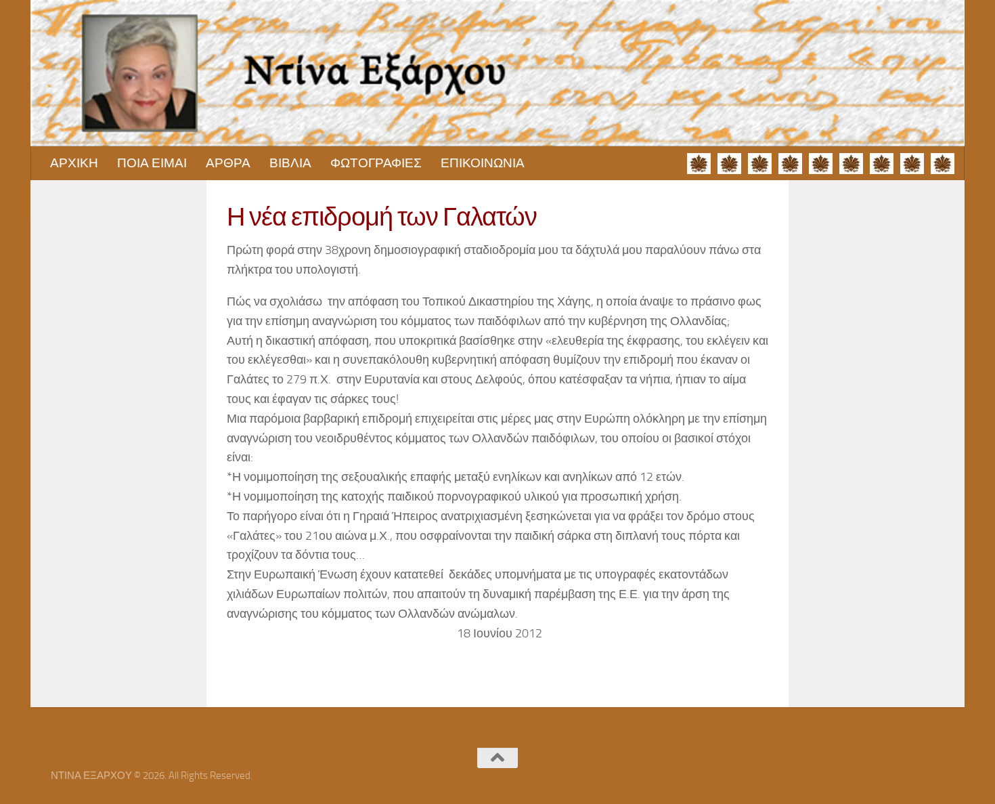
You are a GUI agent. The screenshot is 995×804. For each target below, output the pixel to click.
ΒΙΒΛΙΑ (290, 163)
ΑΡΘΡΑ (228, 163)
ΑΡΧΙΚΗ (74, 163)
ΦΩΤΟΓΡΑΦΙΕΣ (376, 163)
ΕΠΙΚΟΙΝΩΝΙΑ (483, 163)
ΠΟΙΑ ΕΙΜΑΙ (152, 163)
